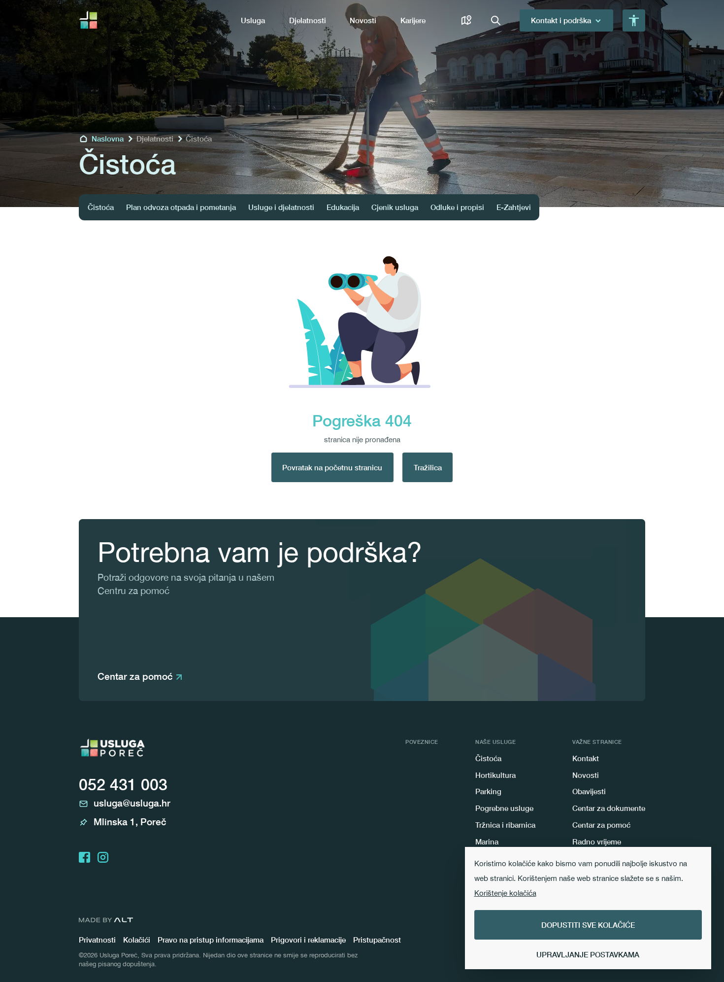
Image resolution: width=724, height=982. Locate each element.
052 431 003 (123, 784)
